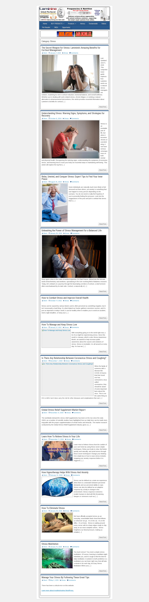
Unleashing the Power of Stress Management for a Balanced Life (72, 230)
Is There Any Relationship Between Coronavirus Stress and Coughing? (74, 358)
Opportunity (66, 27)
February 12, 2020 (56, 475)
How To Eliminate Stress (53, 508)
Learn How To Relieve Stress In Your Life (61, 436)
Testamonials (93, 24)
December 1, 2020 (56, 361)
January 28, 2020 (56, 511)
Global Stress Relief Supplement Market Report (63, 410)
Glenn (45, 53)
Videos (103, 24)
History (82, 24)
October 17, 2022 (56, 300)
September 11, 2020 (57, 439)
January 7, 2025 (55, 53)
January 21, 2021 (56, 327)
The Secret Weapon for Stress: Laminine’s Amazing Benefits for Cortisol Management (71, 48)
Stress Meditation (50, 544)
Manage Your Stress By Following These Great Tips (65, 577)
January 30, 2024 (56, 233)
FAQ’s (56, 27)
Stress (66, 53)
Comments (74, 53)
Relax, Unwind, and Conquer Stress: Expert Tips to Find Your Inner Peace (72, 177)
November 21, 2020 (56, 413)
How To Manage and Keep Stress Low (59, 324)
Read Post (102, 107)
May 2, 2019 (54, 580)
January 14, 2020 (56, 547)
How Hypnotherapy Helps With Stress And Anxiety (65, 472)
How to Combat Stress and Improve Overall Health (65, 297)
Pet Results (46, 27)
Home (45, 24)
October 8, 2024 (55, 118)
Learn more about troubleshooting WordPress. (58, 590)
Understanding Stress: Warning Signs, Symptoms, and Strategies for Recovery (73, 114)
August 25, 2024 (56, 182)
